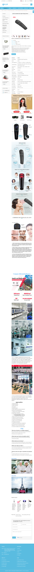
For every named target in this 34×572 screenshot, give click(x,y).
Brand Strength (14, 458)
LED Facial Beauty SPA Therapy (26, 514)
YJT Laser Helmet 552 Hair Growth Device (5, 70)
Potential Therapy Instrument (21, 564)
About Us (30, 8)
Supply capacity (13, 44)
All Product (4, 16)
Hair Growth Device (5, 21)
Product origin (13, 41)
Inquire (13, 54)
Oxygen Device (5, 30)
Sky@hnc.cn (6, 92)
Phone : (3, 554)
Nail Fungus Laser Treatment (22, 566)
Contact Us (26, 8)
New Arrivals (4, 32)
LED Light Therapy (18, 514)
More (4, 72)
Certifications (19, 553)
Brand (12, 40)
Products (5, 8)
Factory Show (20, 8)
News (10, 8)
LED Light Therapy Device (11, 10)
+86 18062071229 (6, 90)
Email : (2, 552)
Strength (14, 8)
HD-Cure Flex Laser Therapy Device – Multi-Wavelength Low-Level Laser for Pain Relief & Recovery (6, 59)
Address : (3, 548)
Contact (3, 546)
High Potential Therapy (6, 23)
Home (2, 8)
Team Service (13, 475)
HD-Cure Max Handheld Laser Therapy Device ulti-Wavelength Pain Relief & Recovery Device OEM (6, 47)
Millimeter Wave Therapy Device (22, 561)
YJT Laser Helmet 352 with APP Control (5, 82)
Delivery (19, 548)
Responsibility (4, 566)
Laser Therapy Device (5, 17)
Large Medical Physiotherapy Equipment (4, 28)
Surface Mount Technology (6, 561)
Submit (14, 537)
